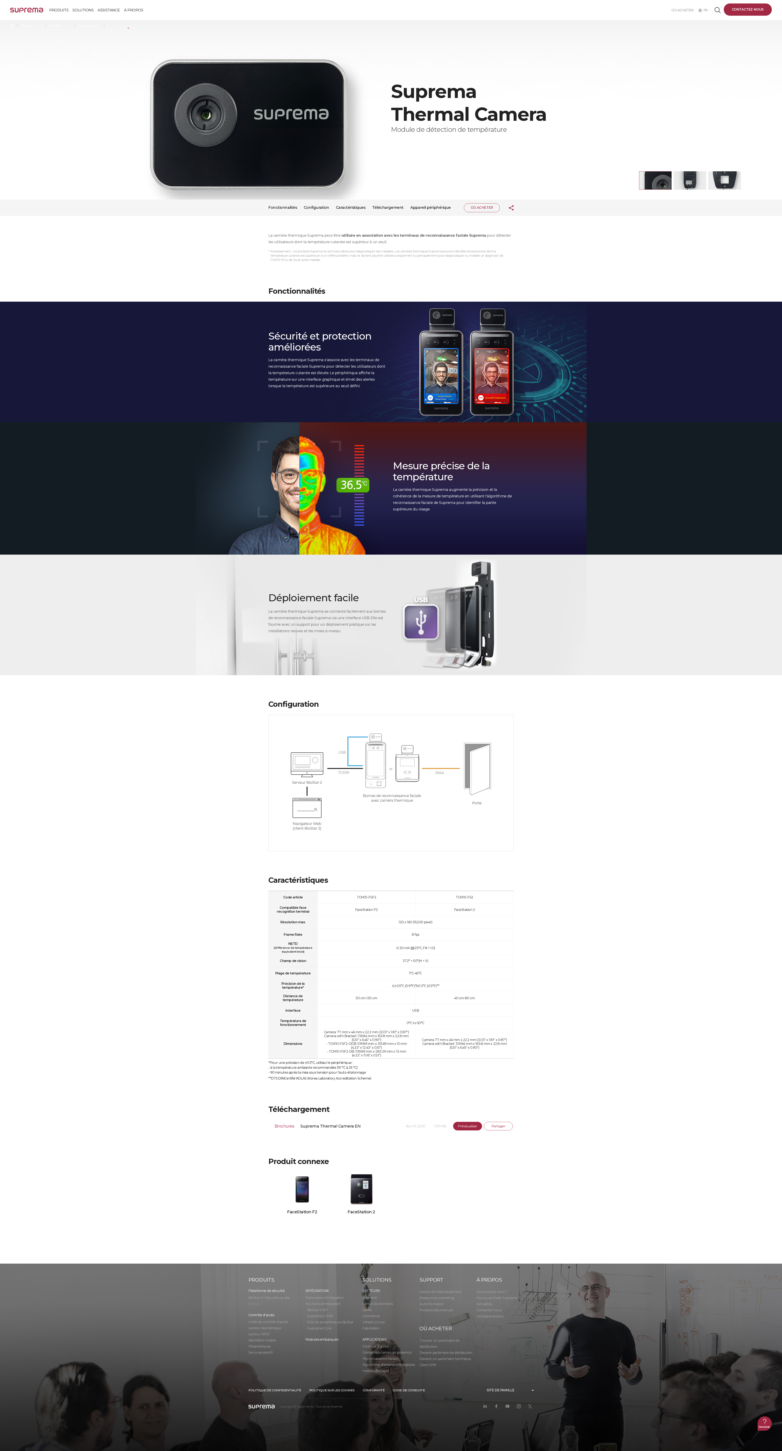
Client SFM (428, 1365)
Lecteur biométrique (264, 1328)
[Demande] (765, 1423)
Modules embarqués (321, 1339)
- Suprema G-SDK (319, 1316)
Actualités (484, 1304)
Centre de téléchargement (441, 1292)
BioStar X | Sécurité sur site (269, 1298)
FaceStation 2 (361, 1211)
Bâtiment (369, 1298)
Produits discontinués (436, 1310)
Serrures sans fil (260, 1352)
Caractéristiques (351, 207)
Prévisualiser (467, 1126)
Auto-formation (432, 1304)
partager (508, 208)
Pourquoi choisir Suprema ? (498, 1298)
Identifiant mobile (262, 1340)
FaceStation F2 (302, 1211)
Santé (367, 1310)
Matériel (55, 25)
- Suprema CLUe (318, 1328)
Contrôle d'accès (375, 1346)
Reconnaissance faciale (380, 1359)
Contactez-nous (748, 9)
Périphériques (88, 25)
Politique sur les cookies (332, 1390)
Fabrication (371, 1328)
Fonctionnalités (282, 207)
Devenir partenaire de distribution (446, 1353)
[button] (655, 180)
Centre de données (377, 1304)
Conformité (373, 1390)
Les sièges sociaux (490, 1316)
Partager (498, 1126)
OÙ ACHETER (683, 10)
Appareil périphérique (430, 207)
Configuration (316, 207)
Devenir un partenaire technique (445, 1359)
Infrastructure (373, 1322)
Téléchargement (388, 207)
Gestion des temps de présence (386, 1352)
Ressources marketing (437, 1298)
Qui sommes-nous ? (492, 1292)
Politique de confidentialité (274, 1390)
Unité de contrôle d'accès (268, 1322)
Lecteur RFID (258, 1334)
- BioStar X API (316, 1310)
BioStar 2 (255, 1304)
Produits (27, 25)
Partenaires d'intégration (324, 1298)
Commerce (371, 1316)
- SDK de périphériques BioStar (329, 1322)
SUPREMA (26, 12)
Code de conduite (409, 1390)
